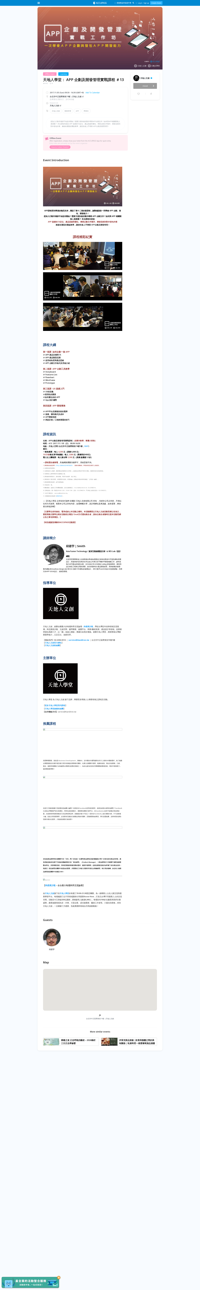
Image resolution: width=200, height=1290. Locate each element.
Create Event (156, 3)
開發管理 (68, 111)
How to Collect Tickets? (60, 147)
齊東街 (86, 111)
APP (77, 111)
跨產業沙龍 (88, 626)
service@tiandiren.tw (79, 640)
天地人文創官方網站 (53, 642)
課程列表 (59, 496)
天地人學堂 (49, 708)
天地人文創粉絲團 (52, 645)
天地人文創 (54, 105)
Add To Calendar (93, 92)
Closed (145, 86)
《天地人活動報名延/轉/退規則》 (64, 465)
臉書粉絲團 (58, 708)
